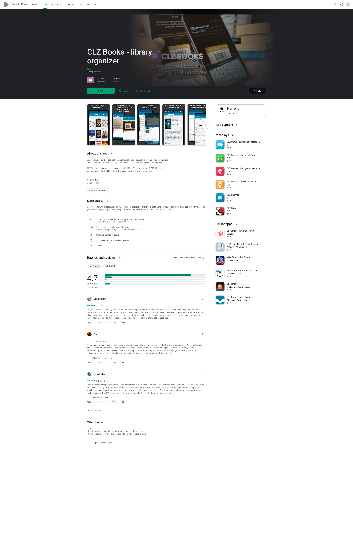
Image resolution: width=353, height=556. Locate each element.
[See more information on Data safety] (107, 200)
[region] (125, 80)
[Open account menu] (348, 4)
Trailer (257, 91)
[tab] (34, 4)
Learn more (232, 113)
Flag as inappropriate (99, 443)
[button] (98, 124)
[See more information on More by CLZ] (238, 135)
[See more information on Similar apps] (236, 224)
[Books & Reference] (98, 191)
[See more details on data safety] (96, 245)
